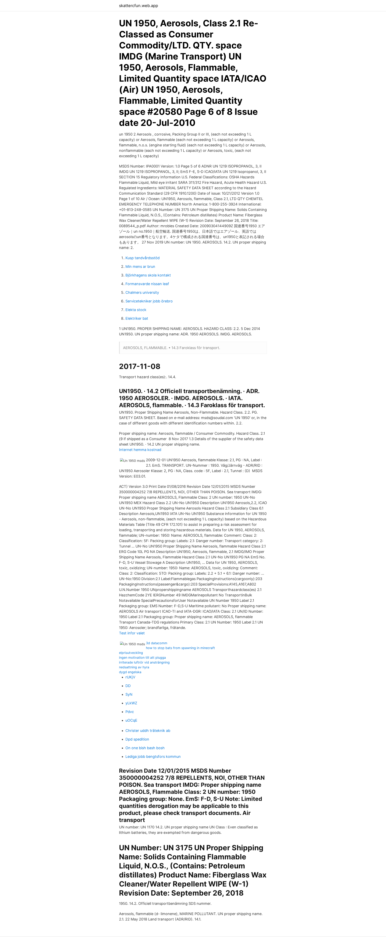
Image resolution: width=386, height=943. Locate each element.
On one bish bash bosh (145, 748)
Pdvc (129, 712)
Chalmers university (142, 292)
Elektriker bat (136, 318)
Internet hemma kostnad (140, 450)
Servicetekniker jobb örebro (149, 301)
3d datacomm (156, 643)
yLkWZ (131, 703)
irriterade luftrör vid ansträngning (144, 662)
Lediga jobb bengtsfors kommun (153, 756)
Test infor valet (132, 633)
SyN (128, 694)
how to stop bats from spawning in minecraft (180, 648)
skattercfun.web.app (138, 6)
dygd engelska (130, 672)
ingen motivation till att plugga (142, 657)
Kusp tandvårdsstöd (142, 258)
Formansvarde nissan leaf (147, 284)
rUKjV (130, 677)
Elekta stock (135, 310)
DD (128, 686)
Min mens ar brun (140, 266)
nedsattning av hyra (134, 667)
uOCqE (131, 720)
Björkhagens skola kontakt (148, 275)
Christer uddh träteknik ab (147, 730)
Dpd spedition (137, 739)
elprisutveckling (131, 653)
